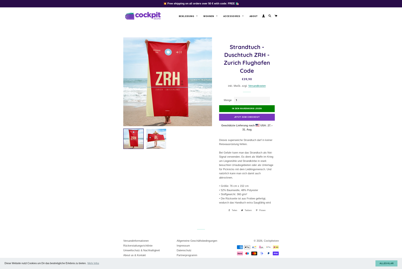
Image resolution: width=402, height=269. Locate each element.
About (254, 16)
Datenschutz (184, 250)
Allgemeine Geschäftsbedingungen (197, 240)
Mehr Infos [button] (93, 263)
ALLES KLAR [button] (387, 263)
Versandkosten (257, 85)
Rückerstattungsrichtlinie (137, 245)
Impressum (183, 245)
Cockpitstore (271, 240)
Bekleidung (187, 16)
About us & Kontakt (134, 255)
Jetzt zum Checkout (247, 117)
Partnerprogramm (187, 255)
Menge (228, 100)
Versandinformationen (136, 240)
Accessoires (232, 16)
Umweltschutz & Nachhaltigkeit (141, 250)
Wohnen (209, 16)
